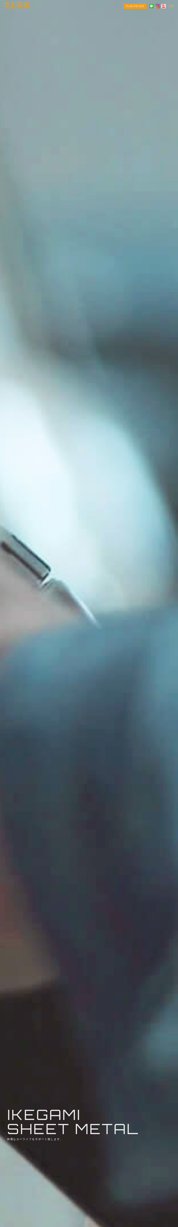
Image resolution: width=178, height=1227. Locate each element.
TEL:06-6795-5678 (135, 6)
